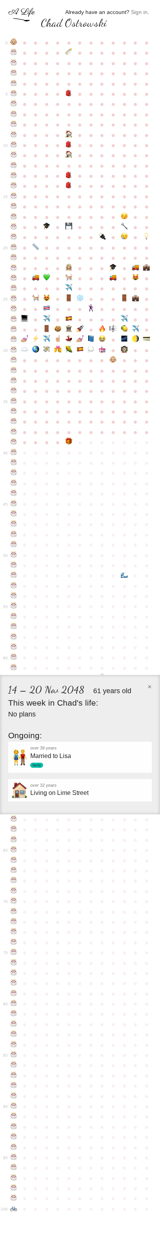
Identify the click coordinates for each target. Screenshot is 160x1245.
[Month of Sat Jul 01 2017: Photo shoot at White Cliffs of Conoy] (58, 350)
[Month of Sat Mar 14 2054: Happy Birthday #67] (13, 871)
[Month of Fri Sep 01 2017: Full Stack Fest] (80, 350)
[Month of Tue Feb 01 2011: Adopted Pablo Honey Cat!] (135, 278)
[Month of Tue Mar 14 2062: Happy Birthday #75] (13, 953)
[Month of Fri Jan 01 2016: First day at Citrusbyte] (124, 330)
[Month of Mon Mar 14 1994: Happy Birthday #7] (13, 115)
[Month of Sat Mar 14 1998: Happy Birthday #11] (13, 155)
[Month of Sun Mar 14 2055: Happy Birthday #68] (13, 881)
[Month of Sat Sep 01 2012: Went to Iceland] (80, 299)
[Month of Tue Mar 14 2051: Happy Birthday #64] (13, 840)
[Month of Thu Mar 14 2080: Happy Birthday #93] (13, 1137)
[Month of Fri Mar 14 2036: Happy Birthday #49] (13, 545)
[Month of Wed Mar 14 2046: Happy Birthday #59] (13, 647)
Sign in (139, 12)
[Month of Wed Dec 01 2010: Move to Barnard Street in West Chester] (113, 278)
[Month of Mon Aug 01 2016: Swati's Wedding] (69, 340)
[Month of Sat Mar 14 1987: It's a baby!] (13, 43)
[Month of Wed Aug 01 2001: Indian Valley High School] (69, 186)
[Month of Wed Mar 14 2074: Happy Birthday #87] (13, 1076)
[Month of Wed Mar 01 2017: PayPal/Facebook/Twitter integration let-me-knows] (146, 340)
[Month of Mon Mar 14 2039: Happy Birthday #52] (13, 575)
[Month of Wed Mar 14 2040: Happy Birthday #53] (13, 586)
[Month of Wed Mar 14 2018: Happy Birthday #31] (13, 360)
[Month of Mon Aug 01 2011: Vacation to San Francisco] (69, 288)
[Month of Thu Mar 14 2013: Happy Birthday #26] (13, 309)
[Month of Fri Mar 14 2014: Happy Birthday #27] (13, 320)
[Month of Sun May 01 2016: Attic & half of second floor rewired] (36, 340)
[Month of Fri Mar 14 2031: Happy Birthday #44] (13, 494)
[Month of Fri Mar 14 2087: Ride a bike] (13, 1209)
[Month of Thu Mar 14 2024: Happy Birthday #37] (13, 422)
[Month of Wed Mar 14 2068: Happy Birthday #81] (13, 1014)
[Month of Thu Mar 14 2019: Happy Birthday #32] (13, 371)
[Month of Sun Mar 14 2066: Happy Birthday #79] (13, 994)
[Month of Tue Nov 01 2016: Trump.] (102, 340)
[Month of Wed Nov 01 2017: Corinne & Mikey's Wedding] (102, 350)
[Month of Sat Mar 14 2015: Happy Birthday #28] (13, 330)
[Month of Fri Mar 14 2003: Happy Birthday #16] (13, 207)
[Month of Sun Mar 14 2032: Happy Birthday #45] (13, 504)
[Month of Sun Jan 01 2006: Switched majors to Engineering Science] (124, 227)
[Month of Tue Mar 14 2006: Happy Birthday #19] (13, 237)
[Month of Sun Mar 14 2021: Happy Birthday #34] (13, 391)
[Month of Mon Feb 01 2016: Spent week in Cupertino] (135, 330)
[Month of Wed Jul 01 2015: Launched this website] (58, 330)
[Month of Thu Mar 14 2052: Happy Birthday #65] (13, 850)
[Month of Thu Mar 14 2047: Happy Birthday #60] (13, 657)
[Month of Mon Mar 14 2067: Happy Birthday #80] (13, 1004)
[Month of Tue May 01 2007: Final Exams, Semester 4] (36, 248)
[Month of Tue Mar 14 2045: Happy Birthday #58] (13, 637)
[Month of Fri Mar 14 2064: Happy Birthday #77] (13, 973)
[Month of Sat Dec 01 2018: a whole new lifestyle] (113, 360)
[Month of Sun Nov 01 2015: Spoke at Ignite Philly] (102, 330)
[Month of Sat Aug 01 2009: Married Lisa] (69, 268)
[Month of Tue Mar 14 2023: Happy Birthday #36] (13, 412)
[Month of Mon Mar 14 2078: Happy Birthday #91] (13, 1116)
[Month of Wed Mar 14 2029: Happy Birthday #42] (13, 473)
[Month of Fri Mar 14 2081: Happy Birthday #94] (13, 1147)
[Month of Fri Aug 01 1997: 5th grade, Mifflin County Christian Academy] (69, 145)
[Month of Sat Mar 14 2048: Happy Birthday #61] (13, 668)
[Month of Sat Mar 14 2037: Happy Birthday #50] (13, 555)
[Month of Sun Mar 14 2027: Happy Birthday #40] (13, 453)
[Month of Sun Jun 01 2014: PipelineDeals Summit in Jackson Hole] (46, 320)
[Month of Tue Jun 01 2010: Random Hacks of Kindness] (46, 278)
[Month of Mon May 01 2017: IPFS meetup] (36, 350)
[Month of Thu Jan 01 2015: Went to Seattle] (124, 320)
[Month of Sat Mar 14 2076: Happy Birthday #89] (13, 1096)
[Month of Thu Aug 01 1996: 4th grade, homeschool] (69, 135)
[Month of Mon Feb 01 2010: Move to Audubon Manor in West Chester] (135, 268)
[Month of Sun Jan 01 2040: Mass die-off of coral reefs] (124, 575)
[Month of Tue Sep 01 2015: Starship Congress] (80, 330)
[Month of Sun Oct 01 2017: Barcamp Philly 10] (91, 350)
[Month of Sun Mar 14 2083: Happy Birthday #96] (13, 1168)
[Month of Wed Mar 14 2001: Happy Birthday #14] (13, 186)
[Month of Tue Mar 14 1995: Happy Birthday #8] (13, 125)
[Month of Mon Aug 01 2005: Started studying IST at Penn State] (69, 227)
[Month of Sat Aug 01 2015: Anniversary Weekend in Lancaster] (69, 330)
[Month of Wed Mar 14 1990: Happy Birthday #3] (13, 73)
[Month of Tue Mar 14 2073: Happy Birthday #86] (13, 1065)
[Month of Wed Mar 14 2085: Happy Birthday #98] (13, 1188)
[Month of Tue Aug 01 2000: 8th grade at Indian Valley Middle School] (69, 176)
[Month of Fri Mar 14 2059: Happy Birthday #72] (13, 922)
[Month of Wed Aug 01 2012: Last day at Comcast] (69, 299)
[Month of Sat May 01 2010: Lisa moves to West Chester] (36, 278)
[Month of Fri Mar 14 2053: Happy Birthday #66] (13, 861)
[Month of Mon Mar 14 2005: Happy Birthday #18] (13, 227)
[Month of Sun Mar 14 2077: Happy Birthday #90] (13, 1106)
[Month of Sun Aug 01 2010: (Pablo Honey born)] (69, 278)
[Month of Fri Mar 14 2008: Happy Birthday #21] (13, 258)
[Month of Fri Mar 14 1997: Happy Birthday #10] (13, 145)
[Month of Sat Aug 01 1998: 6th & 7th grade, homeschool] (69, 155)
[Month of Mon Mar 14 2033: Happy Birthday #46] (13, 514)
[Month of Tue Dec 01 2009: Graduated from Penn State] (113, 268)
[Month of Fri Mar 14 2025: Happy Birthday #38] (13, 432)
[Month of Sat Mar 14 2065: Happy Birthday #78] (13, 983)
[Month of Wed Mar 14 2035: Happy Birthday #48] (13, 535)
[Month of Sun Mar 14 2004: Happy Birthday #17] (13, 217)
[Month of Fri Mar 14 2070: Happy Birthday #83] (13, 1034)
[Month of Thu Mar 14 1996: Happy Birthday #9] (13, 135)
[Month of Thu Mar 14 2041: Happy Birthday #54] (13, 596)
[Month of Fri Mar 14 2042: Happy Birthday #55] (13, 606)
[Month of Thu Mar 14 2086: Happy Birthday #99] (13, 1198)
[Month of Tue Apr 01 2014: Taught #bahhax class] (24, 320)
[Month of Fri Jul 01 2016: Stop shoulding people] (58, 340)
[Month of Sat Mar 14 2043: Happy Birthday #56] (13, 617)
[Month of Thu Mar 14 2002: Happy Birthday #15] (13, 196)
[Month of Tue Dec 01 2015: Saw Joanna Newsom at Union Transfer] (113, 330)
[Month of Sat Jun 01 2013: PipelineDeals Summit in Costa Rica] (46, 309)
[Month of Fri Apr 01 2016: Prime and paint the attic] (24, 340)
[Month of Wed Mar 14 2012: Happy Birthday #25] (13, 299)
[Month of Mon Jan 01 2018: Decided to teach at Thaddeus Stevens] (124, 350)
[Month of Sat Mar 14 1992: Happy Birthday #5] (13, 94)
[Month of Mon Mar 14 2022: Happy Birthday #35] (13, 401)
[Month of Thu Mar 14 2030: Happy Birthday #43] (13, 483)
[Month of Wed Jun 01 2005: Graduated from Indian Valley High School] (46, 227)
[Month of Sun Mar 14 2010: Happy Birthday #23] (13, 278)
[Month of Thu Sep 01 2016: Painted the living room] (80, 340)
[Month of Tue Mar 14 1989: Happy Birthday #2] (13, 63)
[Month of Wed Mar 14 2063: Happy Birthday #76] (13, 963)
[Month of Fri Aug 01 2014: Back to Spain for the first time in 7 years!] (69, 320)
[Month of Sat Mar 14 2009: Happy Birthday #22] (13, 268)
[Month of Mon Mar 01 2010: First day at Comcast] (146, 268)
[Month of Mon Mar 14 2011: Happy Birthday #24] (13, 288)
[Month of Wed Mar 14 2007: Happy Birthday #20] (13, 248)
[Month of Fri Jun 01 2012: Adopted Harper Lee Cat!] (46, 299)
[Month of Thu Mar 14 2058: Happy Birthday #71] (13, 912)
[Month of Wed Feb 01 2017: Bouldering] (135, 340)
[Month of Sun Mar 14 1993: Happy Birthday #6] (13, 104)
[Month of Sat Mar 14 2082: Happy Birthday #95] (13, 1158)
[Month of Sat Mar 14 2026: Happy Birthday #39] (13, 442)
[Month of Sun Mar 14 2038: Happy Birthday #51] (13, 565)
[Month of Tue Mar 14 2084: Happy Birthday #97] (13, 1178)
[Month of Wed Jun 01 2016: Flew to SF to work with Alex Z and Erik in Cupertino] (46, 340)
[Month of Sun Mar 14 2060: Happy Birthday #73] (13, 932)
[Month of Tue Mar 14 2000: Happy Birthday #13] (13, 176)
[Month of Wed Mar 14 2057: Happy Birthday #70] (13, 901)
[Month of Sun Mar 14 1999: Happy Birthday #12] (13, 166)
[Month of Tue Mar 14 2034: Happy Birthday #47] (13, 524)
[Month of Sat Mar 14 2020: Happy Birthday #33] (13, 381)
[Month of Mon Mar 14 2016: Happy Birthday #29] (13, 340)
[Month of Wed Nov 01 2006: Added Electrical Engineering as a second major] (102, 237)
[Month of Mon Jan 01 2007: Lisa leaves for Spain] (124, 237)
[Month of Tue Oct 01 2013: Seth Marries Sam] (91, 309)
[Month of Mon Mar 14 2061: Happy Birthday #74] (13, 942)
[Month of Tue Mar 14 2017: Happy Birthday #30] (13, 350)
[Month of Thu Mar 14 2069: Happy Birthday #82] (13, 1024)
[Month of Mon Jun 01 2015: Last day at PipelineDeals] (46, 330)
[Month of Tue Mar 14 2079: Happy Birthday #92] (13, 1127)
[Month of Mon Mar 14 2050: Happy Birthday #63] (13, 829)
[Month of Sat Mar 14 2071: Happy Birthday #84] (13, 1045)
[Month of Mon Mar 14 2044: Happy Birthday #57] (13, 627)
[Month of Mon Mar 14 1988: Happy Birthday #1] (13, 53)
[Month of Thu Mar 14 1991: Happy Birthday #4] (13, 84)
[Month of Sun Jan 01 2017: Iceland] (124, 340)
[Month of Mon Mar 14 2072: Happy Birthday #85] (13, 1055)
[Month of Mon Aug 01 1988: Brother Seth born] (69, 53)
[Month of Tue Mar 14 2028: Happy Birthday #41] (13, 463)
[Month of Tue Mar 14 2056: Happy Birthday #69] (13, 891)
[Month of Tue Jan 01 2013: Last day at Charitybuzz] (124, 299)
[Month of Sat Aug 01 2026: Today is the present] (69, 442)
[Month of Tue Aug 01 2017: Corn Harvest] (69, 350)
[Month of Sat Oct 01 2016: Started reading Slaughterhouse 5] (91, 340)
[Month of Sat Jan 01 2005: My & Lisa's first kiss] (124, 217)
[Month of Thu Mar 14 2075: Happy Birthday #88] (13, 1086)
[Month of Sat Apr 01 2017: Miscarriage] (24, 350)
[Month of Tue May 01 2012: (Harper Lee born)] (36, 299)
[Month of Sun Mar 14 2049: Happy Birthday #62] (13, 819)
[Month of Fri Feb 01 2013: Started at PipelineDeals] (135, 299)
